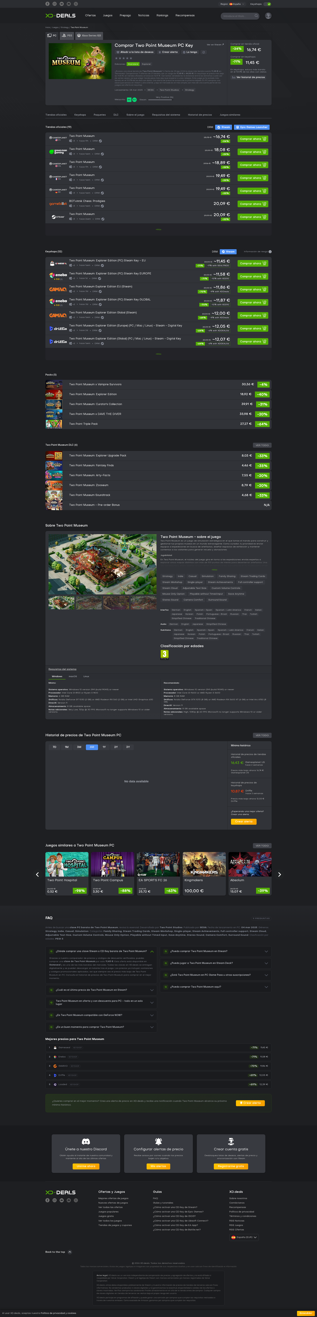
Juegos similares (230, 115)
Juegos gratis (106, 1216)
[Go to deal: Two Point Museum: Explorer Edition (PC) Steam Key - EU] (158, 263)
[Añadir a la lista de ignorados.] (204, 52)
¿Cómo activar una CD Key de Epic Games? (178, 1212)
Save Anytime (236, 594)
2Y (116, 747)
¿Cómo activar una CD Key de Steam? (175, 1207)
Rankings (162, 15)
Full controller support (250, 582)
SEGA (151, 90)
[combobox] (236, 4)
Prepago (125, 15)
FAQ (155, 1198)
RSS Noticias (236, 1221)
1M (67, 747)
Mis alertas (158, 1166)
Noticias (143, 15)
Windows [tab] (57, 676)
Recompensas (185, 15)
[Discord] (69, 4)
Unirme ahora (86, 1166)
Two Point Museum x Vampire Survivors (95, 384)
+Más (158, 230)
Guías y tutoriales (163, 1203)
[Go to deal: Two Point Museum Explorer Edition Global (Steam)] (158, 315)
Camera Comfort (193, 600)
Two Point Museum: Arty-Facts (89, 475)
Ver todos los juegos (110, 1221)
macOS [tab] (73, 676)
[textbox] (235, 4)
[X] (76, 4)
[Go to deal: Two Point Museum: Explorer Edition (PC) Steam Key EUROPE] (158, 276)
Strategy (189, 90)
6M (92, 747)
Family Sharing (227, 576)
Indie (180, 576)
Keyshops (80, 115)
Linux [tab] (86, 676)
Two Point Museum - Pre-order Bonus (94, 505)
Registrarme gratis (231, 1166)
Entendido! (306, 1313)
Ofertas (90, 15)
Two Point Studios (169, 90)
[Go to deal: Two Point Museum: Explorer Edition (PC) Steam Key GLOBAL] (158, 302)
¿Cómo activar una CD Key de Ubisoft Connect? (180, 1221)
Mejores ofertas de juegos (113, 1198)
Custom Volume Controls (226, 588)
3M (79, 747)
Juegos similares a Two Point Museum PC (79, 845)
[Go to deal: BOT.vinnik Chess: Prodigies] (158, 203)
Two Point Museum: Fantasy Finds (91, 465)
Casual (192, 576)
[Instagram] (55, 4)
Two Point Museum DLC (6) (61, 445)
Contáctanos (237, 1203)
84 (129, 100)
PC (63, 975)
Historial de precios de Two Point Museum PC (83, 735)
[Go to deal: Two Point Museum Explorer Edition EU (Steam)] (158, 289)
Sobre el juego (135, 115)
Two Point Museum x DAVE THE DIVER (95, 414)
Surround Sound (217, 600)
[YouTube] (62, 4)
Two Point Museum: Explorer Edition (93, 394)
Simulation (208, 576)
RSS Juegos (236, 1225)
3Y (128, 747)
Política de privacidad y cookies (58, 1313)
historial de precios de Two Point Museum (101, 975)
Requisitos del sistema (166, 115)
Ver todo (262, 445)
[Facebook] (47, 4)
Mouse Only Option (173, 594)
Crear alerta (243, 821)
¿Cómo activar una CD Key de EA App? (175, 1225)
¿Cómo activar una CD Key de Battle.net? (177, 1230)
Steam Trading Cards (253, 576)
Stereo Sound (170, 600)
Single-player (195, 582)
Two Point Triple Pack (83, 424)
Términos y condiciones (242, 1216)
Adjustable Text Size (194, 588)
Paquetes (100, 115)
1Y (104, 747)
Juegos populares (108, 1212)
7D (54, 747)
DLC (116, 115)
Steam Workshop (172, 582)
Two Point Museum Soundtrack (89, 495)
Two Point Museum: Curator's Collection (95, 404)
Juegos (107, 15)
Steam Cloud (169, 588)
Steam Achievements (220, 582)
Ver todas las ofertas (110, 1207)
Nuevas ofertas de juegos (113, 1203)
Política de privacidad (241, 1212)
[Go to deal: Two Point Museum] (158, 138)
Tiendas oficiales (56, 115)
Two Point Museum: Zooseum (88, 485)
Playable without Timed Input (206, 594)
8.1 (134, 100)
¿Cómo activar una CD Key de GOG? (174, 1216)
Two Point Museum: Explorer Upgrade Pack (97, 455)
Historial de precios (200, 115)
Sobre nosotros (238, 1198)
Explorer (146, 64)
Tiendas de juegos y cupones (115, 1225)
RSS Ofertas (236, 1230)
